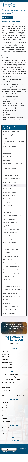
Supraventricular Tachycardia (11, 290)
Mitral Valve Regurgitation (10, 242)
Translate (13, 451)
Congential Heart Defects (10, 179)
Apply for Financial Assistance (10, 374)
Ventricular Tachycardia (10, 310)
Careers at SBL (6, 428)
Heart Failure (7, 209)
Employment (14, 425)
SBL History (5, 359)
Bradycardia (6, 160)
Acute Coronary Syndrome (10, 135)
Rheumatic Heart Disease (10, 276)
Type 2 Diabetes (7, 300)
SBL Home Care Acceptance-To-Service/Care (14, 395)
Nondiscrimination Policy (8, 382)
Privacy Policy (23, 448)
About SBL (14, 348)
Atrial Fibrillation (8, 157)
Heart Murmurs (7, 212)
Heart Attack (7, 202)
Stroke (5, 283)
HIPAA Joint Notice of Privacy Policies (12, 379)
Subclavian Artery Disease (10, 286)
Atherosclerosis (7, 153)
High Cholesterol (8, 226)
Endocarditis (6, 199)
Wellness (4, 418)
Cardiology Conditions (13, 12)
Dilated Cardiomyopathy (10, 192)
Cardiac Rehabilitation (9, 168)
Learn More (13, 331)
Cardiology (5, 405)
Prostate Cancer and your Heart (12, 263)
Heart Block (6, 205)
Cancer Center (6, 402)
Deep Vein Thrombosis (9, 185)
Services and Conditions (11, 10)
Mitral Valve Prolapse (9, 239)
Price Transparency (7, 390)
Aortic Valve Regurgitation (10, 146)
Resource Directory (7, 393)
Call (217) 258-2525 (8, 1)
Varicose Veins (7, 303)
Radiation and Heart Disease (11, 266)
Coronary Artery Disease (10, 182)
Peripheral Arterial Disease (11, 256)
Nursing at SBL (6, 430)
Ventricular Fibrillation (9, 306)
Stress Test (6, 279)
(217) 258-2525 (14, 346)
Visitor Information (7, 367)
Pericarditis (6, 253)
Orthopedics (5, 413)
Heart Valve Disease (9, 219)
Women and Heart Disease (11, 313)
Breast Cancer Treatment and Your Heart (13, 164)
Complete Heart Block (9, 175)
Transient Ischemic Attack (10, 296)
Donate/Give (5, 354)
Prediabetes (6, 259)
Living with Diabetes (9, 232)
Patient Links (14, 371)
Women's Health (6, 421)
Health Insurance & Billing (9, 377)
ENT (3, 410)
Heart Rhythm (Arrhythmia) (11, 216)
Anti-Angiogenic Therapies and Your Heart (13, 142)
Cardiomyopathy (8, 172)
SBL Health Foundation (8, 357)
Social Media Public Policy (9, 365)
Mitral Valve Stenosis (9, 246)
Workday (4, 433)
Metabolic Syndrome (9, 236)
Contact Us (5, 351)
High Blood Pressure (9, 222)
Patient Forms (6, 385)
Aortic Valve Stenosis (9, 150)
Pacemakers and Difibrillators (11, 249)
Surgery (4, 415)
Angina (5, 138)
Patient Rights (6, 387)
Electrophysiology (8, 195)
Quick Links (14, 399)
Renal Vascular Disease (9, 269)
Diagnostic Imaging (7, 407)
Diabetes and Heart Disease (11, 189)
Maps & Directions (7, 362)
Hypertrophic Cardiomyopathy (12, 229)
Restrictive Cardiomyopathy (11, 273)
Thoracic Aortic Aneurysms (11, 293)
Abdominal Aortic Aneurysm (11, 131)
